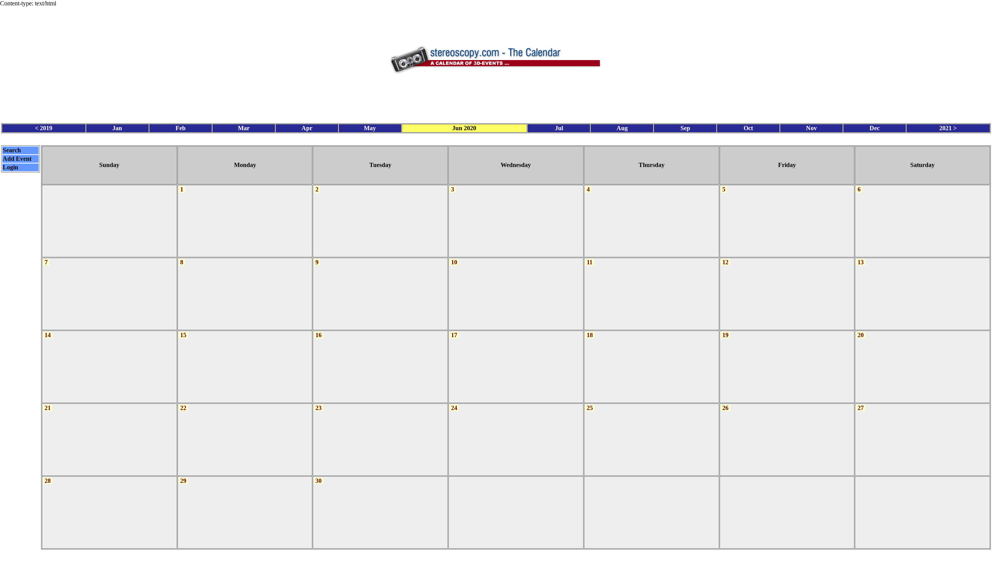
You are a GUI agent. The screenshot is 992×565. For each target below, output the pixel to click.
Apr (306, 128)
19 (725, 335)
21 (48, 408)
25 (590, 408)
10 (454, 262)
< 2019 (43, 128)
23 (318, 408)
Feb (181, 128)
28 (48, 480)
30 (318, 480)
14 (48, 335)
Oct (748, 128)
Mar (244, 128)
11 (589, 262)
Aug (622, 128)
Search (12, 150)
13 (861, 262)
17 (454, 335)
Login (10, 167)
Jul (559, 128)
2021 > (948, 128)
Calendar (474, 557)
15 (183, 335)
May (370, 128)
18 (590, 335)
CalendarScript (513, 557)
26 (725, 408)
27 (861, 408)
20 (861, 335)
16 (318, 335)
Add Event (17, 158)
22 (183, 408)
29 (183, 480)
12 (725, 262)
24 (454, 408)
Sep (685, 128)
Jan (117, 128)
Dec (875, 128)
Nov (811, 128)
